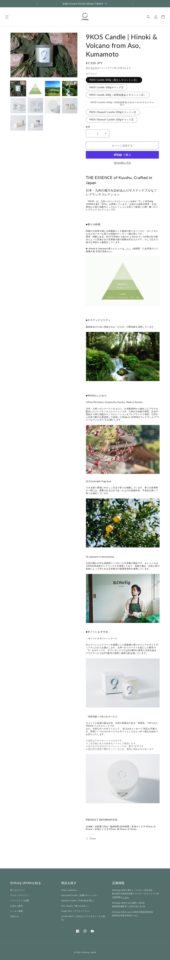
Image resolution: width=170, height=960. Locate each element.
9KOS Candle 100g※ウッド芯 (106, 87)
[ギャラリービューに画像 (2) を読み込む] (35, 88)
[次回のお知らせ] (132, 3)
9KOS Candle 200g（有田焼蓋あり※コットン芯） (117, 94)
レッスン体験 (16, 911)
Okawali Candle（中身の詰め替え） (78, 900)
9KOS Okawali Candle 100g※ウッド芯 (111, 119)
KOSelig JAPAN (89, 952)
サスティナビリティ (19, 895)
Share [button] (93, 838)
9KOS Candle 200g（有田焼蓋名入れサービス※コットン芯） (122, 104)
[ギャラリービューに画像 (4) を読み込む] (70, 88)
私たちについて (17, 890)
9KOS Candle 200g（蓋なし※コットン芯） (114, 79)
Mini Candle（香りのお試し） (75, 906)
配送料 (94, 68)
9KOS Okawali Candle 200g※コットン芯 (112, 112)
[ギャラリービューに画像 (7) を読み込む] (52, 105)
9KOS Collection (69, 890)
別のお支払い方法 (122, 162)
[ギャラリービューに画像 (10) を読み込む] (35, 123)
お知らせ (14, 916)
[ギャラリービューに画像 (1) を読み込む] (18, 88)
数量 (88, 127)
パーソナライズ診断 (19, 900)
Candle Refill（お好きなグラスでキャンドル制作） (83, 918)
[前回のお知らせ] (37, 3)
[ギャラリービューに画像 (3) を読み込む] (52, 88)
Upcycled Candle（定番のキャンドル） (80, 895)
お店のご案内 (16, 906)
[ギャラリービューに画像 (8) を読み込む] (70, 105)
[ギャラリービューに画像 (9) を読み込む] (18, 123)
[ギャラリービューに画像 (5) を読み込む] (18, 105)
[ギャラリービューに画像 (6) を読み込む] (35, 105)
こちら (127, 248)
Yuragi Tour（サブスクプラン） (76, 911)
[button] (7, 17)
